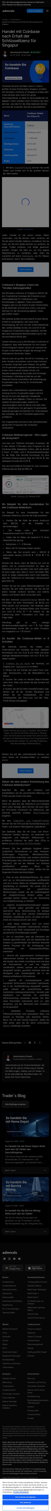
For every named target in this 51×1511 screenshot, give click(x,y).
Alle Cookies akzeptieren (25, 1497)
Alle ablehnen (25, 1502)
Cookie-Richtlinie (21, 1492)
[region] (25, 1495)
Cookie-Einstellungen (25, 1508)
